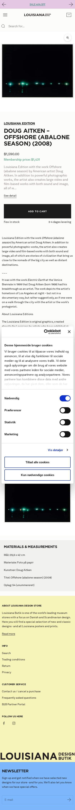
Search (6, 653)
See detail (10, 195)
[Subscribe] (69, 799)
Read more (8, 633)
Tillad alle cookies (37, 462)
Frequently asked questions (19, 697)
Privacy (6, 672)
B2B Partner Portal (13, 704)
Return (6, 666)
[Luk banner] (69, 331)
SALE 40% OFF (37, 4)
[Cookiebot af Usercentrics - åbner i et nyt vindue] (45, 331)
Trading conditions (13, 659)
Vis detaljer (55, 450)
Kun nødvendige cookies (37, 475)
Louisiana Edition (19, 123)
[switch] (65, 410)
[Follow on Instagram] (14, 723)
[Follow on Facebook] (4, 723)
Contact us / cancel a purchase (21, 691)
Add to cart (37, 211)
